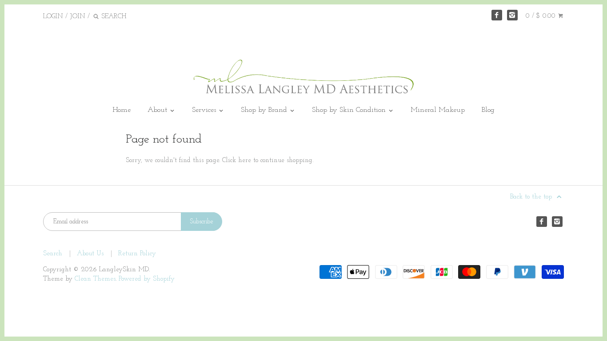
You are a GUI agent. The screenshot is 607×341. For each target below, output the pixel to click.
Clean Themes (95, 279)
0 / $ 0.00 (542, 16)
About (158, 110)
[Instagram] (512, 15)
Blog (488, 110)
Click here (236, 160)
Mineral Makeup (438, 110)
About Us (90, 253)
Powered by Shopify (147, 279)
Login (53, 16)
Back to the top (532, 197)
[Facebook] (496, 15)
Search (52, 253)
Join (77, 16)
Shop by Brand (265, 110)
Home (121, 110)
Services (205, 110)
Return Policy (137, 253)
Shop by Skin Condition (350, 110)
